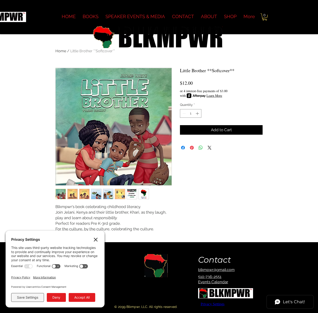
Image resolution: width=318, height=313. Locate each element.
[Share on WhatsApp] (200, 147)
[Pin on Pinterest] (192, 147)
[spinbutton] (190, 113)
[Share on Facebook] (183, 147)
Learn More (214, 95)
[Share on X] (209, 147)
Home (60, 51)
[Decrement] (183, 113)
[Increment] (198, 113)
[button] (208, 16)
